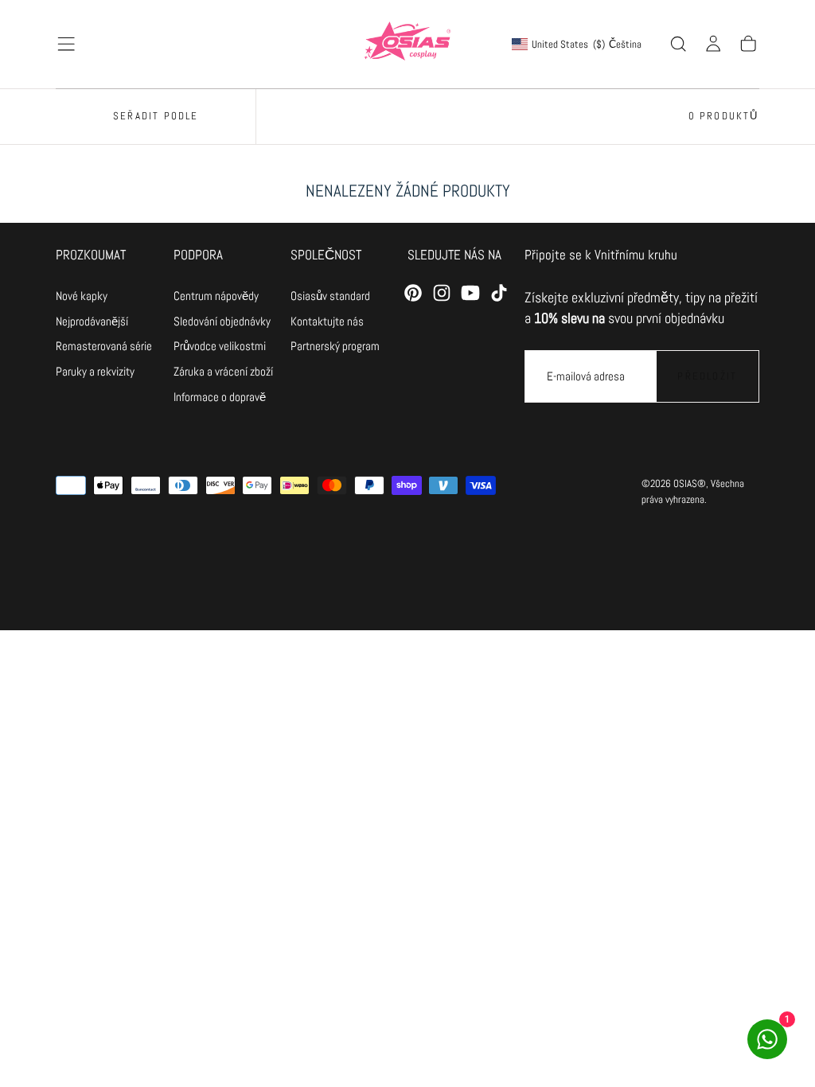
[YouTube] (470, 293)
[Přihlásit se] (713, 43)
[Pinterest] (413, 293)
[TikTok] (499, 293)
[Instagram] (441, 293)
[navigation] (104, 296)
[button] (66, 43)
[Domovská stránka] (407, 44)
